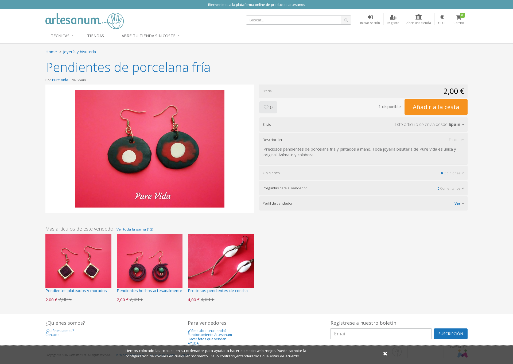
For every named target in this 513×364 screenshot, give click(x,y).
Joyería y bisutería (79, 51)
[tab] (363, 124)
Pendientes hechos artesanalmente (149, 290)
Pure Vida (60, 79)
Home (51, 51)
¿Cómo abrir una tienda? (207, 330)
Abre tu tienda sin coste (149, 35)
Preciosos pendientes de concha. (218, 290)
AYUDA (193, 343)
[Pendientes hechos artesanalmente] (150, 266)
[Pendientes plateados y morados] (78, 266)
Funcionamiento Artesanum (210, 334)
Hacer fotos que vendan (207, 339)
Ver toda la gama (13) (134, 229)
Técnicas (60, 35)
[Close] (385, 353)
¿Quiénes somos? (59, 330)
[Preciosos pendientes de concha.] (221, 266)
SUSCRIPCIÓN (450, 333)
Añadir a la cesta (436, 107)
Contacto (52, 334)
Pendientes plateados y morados (76, 290)
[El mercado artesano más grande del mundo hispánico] (84, 20)
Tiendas (95, 35)
